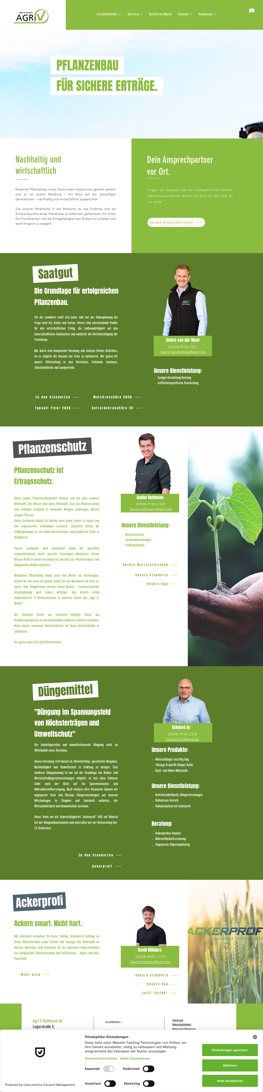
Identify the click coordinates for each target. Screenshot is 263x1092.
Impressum (177, 1020)
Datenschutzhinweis (181, 1024)
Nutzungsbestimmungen (184, 1029)
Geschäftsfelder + (113, 1022)
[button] (251, 11)
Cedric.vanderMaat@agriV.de (183, 352)
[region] (183, 344)
